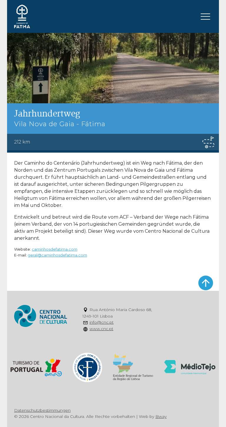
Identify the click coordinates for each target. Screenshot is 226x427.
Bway (161, 416)
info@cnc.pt (101, 322)
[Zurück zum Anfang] (205, 283)
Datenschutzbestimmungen (42, 410)
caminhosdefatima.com (54, 249)
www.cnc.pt (101, 328)
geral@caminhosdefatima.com (57, 255)
